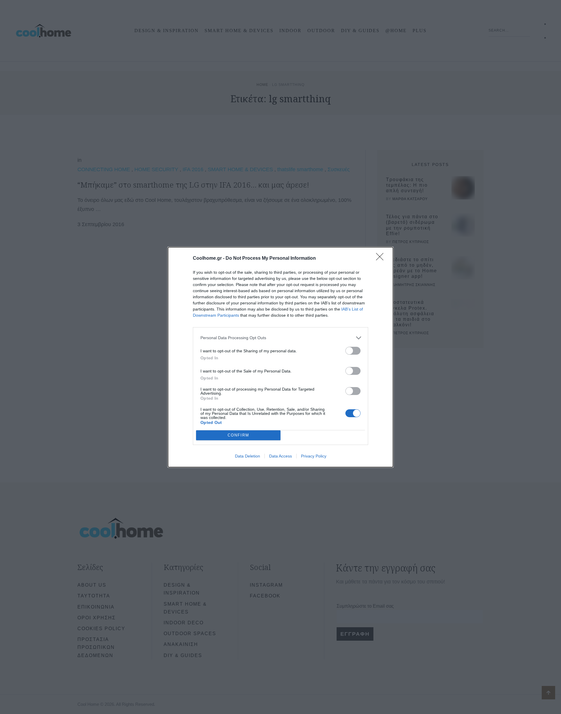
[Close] (381, 258)
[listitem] (280, 338)
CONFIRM (238, 435)
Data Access (280, 456)
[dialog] (280, 357)
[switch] (353, 351)
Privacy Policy (313, 456)
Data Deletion (247, 456)
